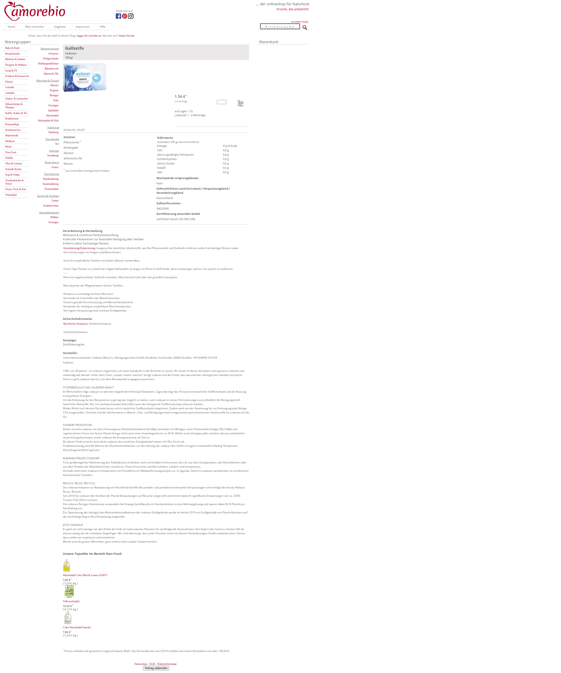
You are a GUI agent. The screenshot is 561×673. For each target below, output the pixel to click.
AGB (152, 664)
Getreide (9, 87)
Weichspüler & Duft (48, 120)
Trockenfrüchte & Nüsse (14, 182)
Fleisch (9, 81)
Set (57, 143)
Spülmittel (53, 110)
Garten (55, 200)
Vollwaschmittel (71, 601)
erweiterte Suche (299, 21)
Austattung (53, 155)
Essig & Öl (11, 70)
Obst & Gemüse (13, 163)
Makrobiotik (11, 135)
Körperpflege (12, 124)
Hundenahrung (51, 178)
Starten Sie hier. (127, 35)
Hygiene (54, 90)
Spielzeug (53, 132)
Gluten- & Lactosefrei (16, 98)
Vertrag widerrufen (156, 668)
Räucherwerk (52, 68)
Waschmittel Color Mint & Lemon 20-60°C (85, 575)
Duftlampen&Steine (48, 63)
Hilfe (102, 26)
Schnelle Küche (13, 169)
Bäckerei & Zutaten (15, 59)
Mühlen (54, 217)
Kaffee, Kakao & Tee (16, 113)
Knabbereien (11, 118)
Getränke (10, 92)
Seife (56, 100)
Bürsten (54, 85)
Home (11, 26)
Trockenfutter (51, 189)
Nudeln (9, 157)
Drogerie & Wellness (16, 64)
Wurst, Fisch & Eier (15, 189)
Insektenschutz (51, 205)
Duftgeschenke (51, 58)
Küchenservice (13, 130)
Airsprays (53, 53)
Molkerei (10, 141)
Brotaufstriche (12, 53)
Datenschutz (140, 664)
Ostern (55, 167)
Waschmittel (52, 115)
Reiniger (54, 95)
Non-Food (10, 152)
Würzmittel (11, 194)
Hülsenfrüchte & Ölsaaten (14, 106)
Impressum (83, 26)
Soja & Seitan (12, 174)
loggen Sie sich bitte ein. (89, 35)
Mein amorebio (34, 26)
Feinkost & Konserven (17, 76)
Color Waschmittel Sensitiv (77, 627)
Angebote (60, 26)
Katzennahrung (51, 183)
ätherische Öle (51, 73)
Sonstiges (53, 105)
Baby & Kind (12, 48)
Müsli (8, 146)
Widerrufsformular (167, 664)
